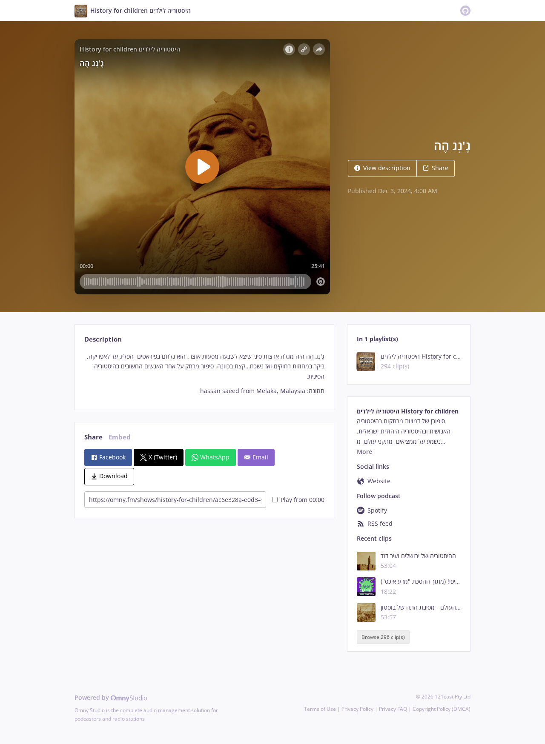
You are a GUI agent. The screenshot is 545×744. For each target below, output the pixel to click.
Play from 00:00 (302, 500)
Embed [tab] (120, 437)
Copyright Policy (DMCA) (441, 709)
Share (440, 168)
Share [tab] (93, 437)
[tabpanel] (204, 373)
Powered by (93, 697)
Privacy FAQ (393, 709)
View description (386, 168)
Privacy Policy (357, 709)
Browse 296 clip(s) (383, 637)
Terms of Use (320, 709)
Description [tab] (103, 339)
